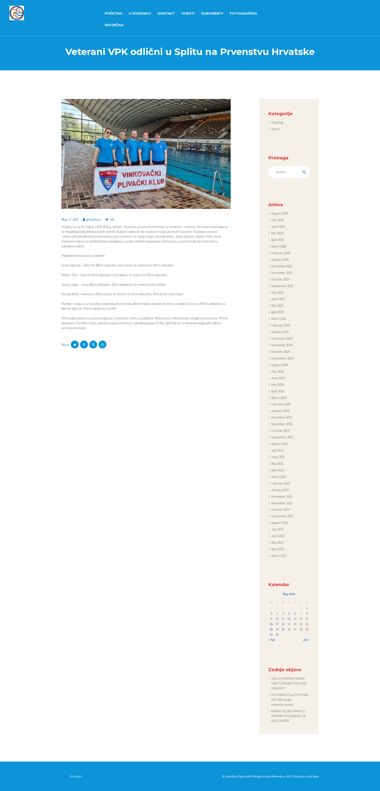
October (280, 279)
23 (271, 629)
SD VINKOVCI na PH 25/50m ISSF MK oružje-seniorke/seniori (290, 700)
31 (277, 634)
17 (277, 624)
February (280, 253)
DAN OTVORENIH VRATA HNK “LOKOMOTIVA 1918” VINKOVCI (289, 683)
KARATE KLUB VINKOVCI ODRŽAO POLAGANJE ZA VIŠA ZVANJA (288, 716)
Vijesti (275, 129)
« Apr (271, 640)
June (278, 226)
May (277, 233)
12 (288, 619)
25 (283, 629)
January (280, 259)
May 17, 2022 (69, 219)
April (277, 240)
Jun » (306, 640)
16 (271, 624)
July (277, 220)
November (281, 273)
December (281, 266)
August (279, 213)
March (278, 246)
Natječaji (277, 122)
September (282, 286)
